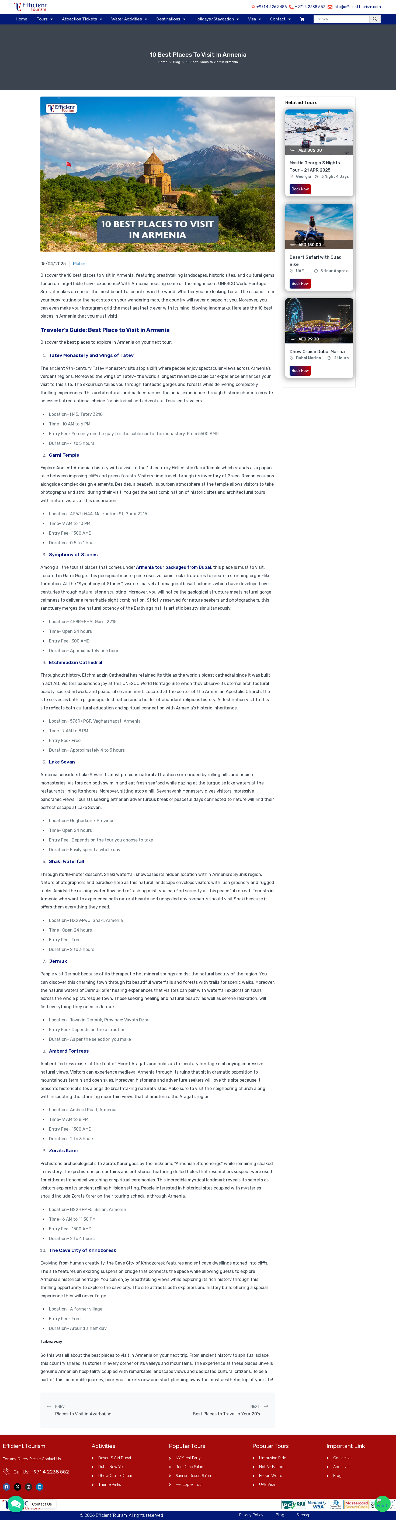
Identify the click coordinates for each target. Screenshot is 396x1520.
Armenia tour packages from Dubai (173, 567)
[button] (16, 1504)
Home (21, 19)
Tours (42, 19)
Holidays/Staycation (214, 19)
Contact (278, 19)
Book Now (300, 189)
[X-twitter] (17, 1487)
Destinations (168, 19)
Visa (252, 19)
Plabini (79, 263)
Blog (176, 62)
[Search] (347, 19)
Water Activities (126, 19)
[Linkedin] (39, 1487)
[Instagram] (28, 1487)
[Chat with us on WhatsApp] (382, 1504)
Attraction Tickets (79, 19)
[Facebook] (6, 1487)
